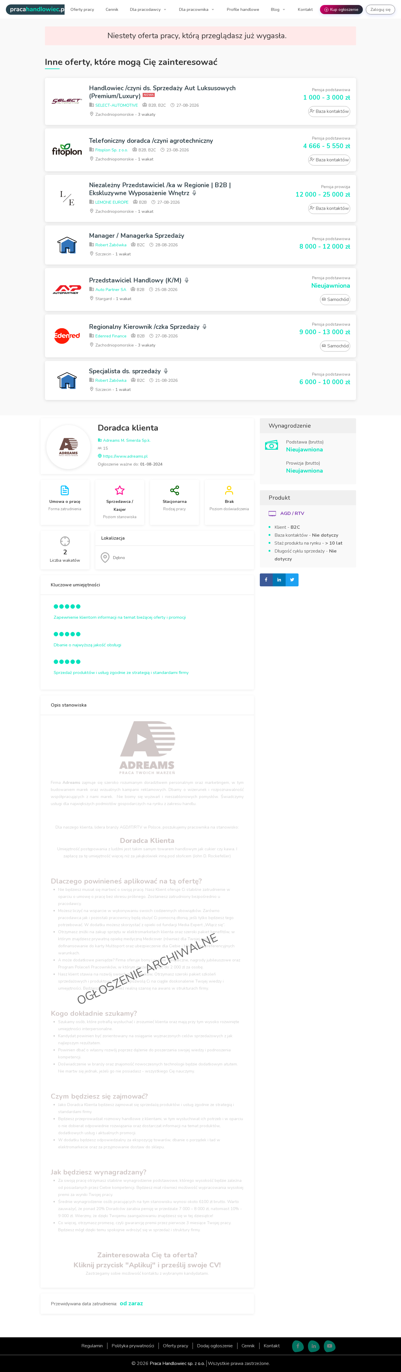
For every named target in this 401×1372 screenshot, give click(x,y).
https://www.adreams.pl (125, 456)
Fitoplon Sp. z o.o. (111, 150)
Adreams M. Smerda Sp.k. (126, 440)
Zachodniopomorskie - (124, 114)
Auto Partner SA (110, 289)
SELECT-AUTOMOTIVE (116, 105)
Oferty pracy (82, 9)
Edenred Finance (110, 336)
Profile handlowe (243, 9)
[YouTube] (330, 1346)
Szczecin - (112, 254)
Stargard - (112, 299)
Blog (276, 9)
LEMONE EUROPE (111, 202)
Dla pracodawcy (146, 9)
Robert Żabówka (110, 245)
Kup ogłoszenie (342, 9)
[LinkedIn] (314, 1346)
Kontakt (305, 9)
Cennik (112, 9)
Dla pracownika (194, 9)
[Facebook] (298, 1346)
